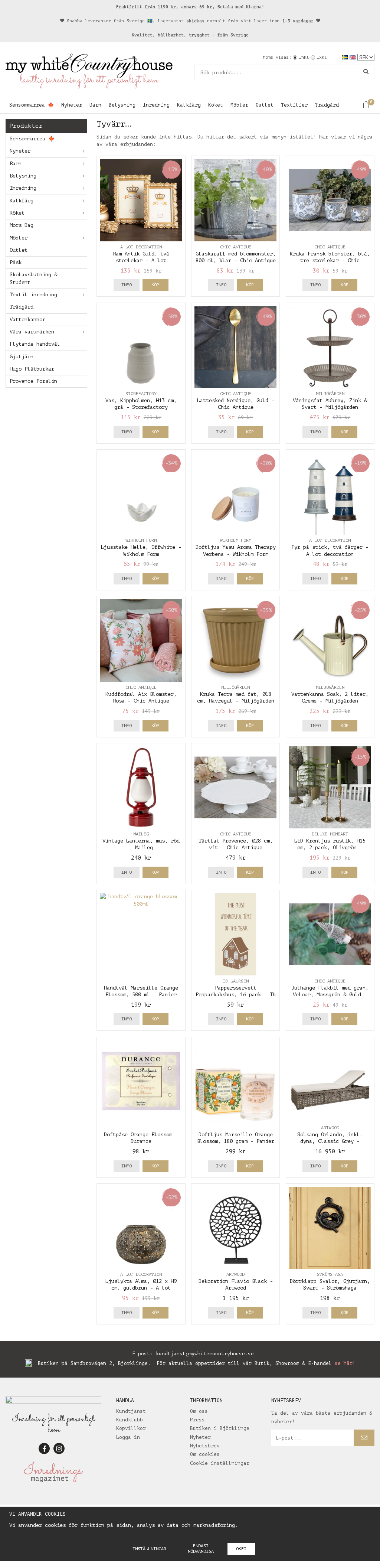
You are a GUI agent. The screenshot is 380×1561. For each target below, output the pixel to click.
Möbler (239, 105)
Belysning (122, 105)
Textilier (294, 105)
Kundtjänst (131, 1411)
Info (126, 284)
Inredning (156, 105)
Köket (215, 105)
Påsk (16, 262)
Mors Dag (21, 225)
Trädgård (327, 105)
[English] (353, 57)
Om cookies (205, 1454)
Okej (241, 1548)
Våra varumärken (32, 332)
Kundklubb (129, 1420)
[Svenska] (346, 57)
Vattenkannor (27, 319)
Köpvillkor (131, 1428)
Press (197, 1420)
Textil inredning (33, 294)
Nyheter (71, 105)
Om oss (199, 1411)
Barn (95, 105)
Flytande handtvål (35, 344)
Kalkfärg (189, 105)
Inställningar (149, 1548)
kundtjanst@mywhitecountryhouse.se (205, 1353)
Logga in (128, 1437)
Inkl (304, 57)
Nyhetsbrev (205, 1445)
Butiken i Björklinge (219, 1428)
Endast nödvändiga (201, 1548)
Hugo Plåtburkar (32, 369)
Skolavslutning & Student (33, 278)
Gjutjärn (21, 356)
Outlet (264, 105)
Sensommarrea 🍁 (31, 105)
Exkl (322, 57)
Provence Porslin (33, 381)
